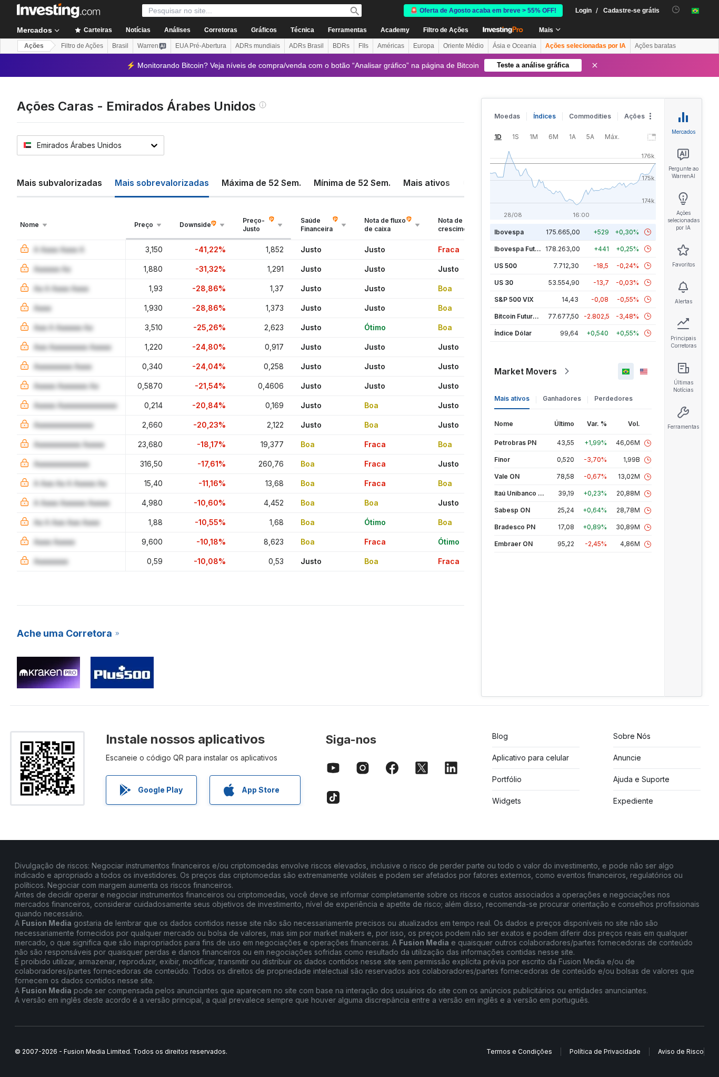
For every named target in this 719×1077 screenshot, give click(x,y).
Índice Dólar (513, 333)
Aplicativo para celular (530, 757)
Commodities (590, 116)
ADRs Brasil (306, 46)
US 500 (505, 266)
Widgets (506, 800)
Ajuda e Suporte (641, 779)
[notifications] (676, 10)
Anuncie (627, 757)
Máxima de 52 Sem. (261, 182)
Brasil (120, 46)
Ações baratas (655, 46)
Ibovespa (509, 232)
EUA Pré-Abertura (200, 46)
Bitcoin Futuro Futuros (528, 316)
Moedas (507, 116)
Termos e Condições (519, 1051)
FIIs (363, 46)
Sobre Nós (632, 736)
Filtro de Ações (445, 30)
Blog (500, 736)
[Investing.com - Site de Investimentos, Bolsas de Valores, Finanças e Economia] (58, 10)
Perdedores (613, 398)
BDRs (341, 46)
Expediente (633, 800)
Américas (390, 46)
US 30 (503, 282)
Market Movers (525, 371)
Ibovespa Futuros (521, 249)
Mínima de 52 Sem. (352, 182)
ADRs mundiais (257, 46)
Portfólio (507, 779)
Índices (544, 116)
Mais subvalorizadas (59, 182)
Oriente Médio (463, 46)
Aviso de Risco (681, 1051)
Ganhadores (562, 398)
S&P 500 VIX (514, 299)
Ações (34, 46)
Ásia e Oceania (514, 46)
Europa (423, 46)
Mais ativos (426, 182)
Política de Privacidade (605, 1051)
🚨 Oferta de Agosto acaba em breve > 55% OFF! (483, 10)
